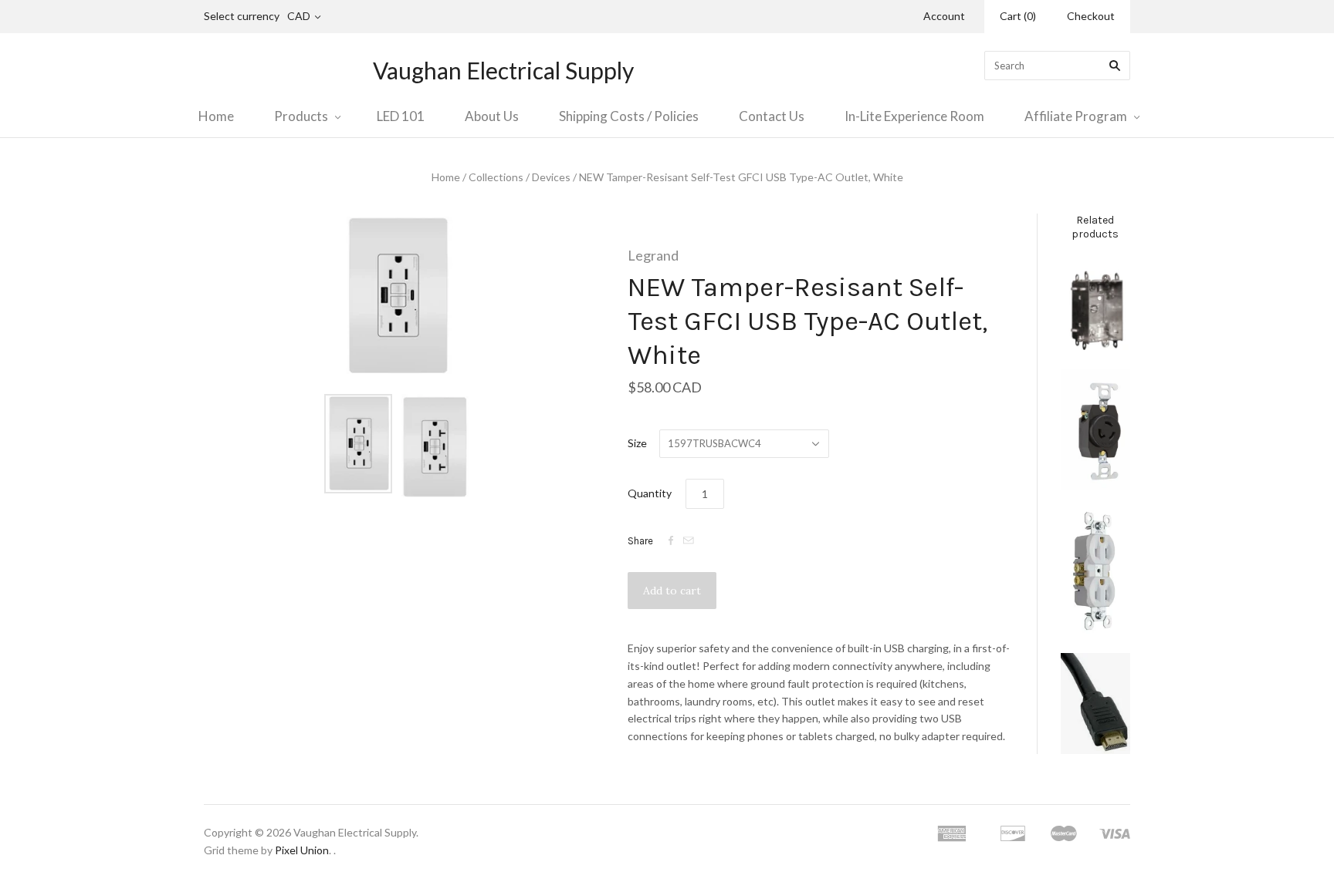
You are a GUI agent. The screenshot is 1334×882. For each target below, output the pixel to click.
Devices (551, 176)
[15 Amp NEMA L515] (1095, 429)
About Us (492, 116)
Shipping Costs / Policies (629, 116)
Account (944, 15)
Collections (496, 176)
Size (637, 442)
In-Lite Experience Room (914, 116)
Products (301, 116)
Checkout (1091, 15)
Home (216, 116)
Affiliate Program (1075, 116)
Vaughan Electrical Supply (503, 70)
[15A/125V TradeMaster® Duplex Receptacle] (1095, 571)
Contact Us (771, 116)
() (1018, 15)
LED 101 (401, 116)
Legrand (653, 255)
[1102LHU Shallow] (1095, 305)
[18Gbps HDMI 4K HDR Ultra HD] (1095, 703)
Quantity (650, 493)
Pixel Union (302, 850)
